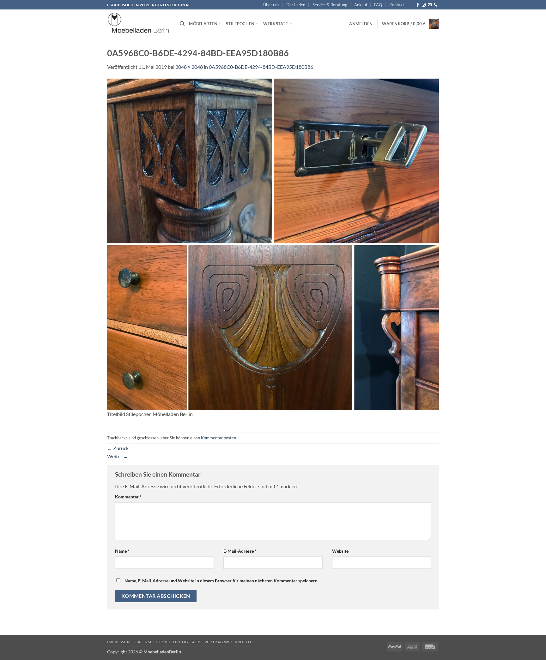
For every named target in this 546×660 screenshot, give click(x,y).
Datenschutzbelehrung (161, 641)
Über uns (271, 4)
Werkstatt (275, 23)
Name (122, 551)
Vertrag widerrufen (227, 641)
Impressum (119, 641)
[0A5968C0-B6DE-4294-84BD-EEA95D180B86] (273, 244)
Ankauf (360, 4)
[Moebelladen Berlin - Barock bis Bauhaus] (138, 24)
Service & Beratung (329, 4)
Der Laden (295, 4)
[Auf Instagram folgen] (424, 5)
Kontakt (396, 4)
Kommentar (128, 496)
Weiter (117, 456)
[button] (361, 23)
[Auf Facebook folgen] (418, 5)
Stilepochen (240, 23)
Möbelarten (203, 23)
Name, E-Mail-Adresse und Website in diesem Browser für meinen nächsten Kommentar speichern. (221, 580)
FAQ (378, 4)
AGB (196, 641)
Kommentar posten (218, 437)
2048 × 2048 (189, 67)
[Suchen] (182, 24)
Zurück (118, 448)
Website (340, 551)
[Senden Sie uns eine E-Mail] (430, 5)
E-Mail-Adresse (240, 551)
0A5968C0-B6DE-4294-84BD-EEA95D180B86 (261, 67)
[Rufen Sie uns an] (436, 5)
